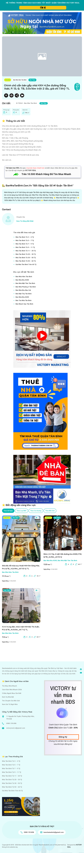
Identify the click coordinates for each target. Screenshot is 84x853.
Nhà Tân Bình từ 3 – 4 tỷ (25, 237)
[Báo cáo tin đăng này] (22, 95)
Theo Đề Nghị (8, 511)
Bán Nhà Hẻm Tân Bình (19, 80)
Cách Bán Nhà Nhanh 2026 (12, 690)
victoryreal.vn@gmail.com (15, 728)
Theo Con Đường (35, 511)
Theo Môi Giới (50, 511)
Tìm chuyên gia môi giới (11, 701)
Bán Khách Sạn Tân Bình (24, 304)
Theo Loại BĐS (21, 511)
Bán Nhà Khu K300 (22, 280)
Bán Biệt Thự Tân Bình (24, 294)
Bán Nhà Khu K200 (22, 297)
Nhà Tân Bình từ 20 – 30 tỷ (26, 254)
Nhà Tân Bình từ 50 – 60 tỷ (26, 261)
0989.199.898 (11, 723)
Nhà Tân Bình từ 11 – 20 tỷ (26, 251)
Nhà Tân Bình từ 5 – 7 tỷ (25, 240)
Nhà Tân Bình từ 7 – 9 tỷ (25, 244)
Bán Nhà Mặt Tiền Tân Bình (25, 283)
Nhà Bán (7, 80)
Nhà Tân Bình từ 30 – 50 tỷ (26, 258)
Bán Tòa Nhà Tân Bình (23, 300)
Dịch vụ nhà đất (8, 697)
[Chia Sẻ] (17, 95)
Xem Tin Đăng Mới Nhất (24, 221)
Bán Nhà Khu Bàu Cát (23, 290)
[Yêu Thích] (6, 95)
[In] (11, 95)
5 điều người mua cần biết (11, 693)
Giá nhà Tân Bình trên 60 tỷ (26, 264)
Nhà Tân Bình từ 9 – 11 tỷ (25, 247)
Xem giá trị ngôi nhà (10, 704)
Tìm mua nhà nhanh (9, 686)
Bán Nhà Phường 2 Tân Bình (26, 287)
